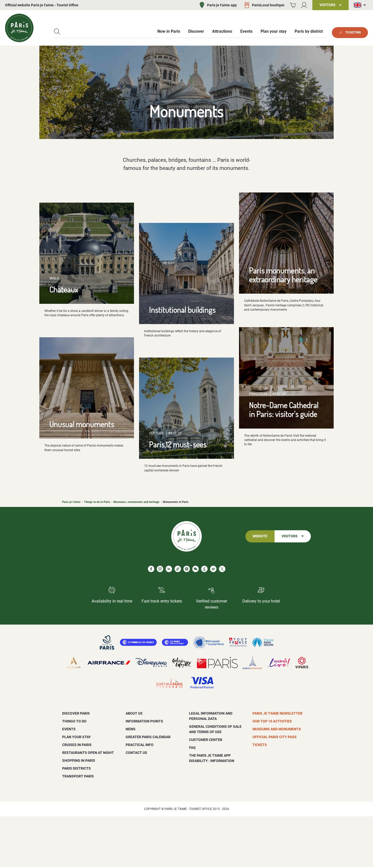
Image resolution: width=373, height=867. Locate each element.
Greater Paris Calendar (148, 737)
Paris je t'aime (71, 502)
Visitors (290, 536)
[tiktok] (178, 569)
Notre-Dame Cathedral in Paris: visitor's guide (283, 409)
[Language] (361, 5)
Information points (144, 721)
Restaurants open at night (88, 753)
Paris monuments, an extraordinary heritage (283, 274)
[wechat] (195, 569)
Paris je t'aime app (222, 5)
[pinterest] (186, 569)
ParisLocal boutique (268, 5)
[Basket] (293, 5)
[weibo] (213, 569)
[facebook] (151, 569)
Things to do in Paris (97, 502)
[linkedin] (169, 569)
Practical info (140, 745)
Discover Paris (76, 713)
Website (259, 536)
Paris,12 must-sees (178, 444)
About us (134, 713)
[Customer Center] (304, 5)
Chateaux (63, 289)
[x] (222, 569)
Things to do (74, 721)
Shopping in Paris (78, 760)
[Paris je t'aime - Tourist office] (19, 28)
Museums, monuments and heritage (136, 502)
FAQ (192, 748)
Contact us (136, 753)
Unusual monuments (81, 424)
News (130, 729)
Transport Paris (78, 776)
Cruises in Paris (77, 745)
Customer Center (205, 740)
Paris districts (76, 768)
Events (69, 729)
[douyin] (204, 569)
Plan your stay (76, 737)
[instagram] (160, 569)
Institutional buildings (182, 309)
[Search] (57, 31)
